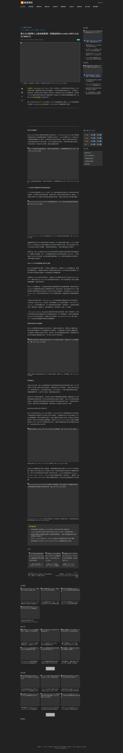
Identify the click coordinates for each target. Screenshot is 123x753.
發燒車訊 (25, 27)
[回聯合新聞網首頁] (22, 2)
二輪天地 (71, 6)
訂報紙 (74, 746)
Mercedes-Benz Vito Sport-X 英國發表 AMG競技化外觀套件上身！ (30, 602)
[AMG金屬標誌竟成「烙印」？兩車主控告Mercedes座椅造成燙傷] (50, 594)
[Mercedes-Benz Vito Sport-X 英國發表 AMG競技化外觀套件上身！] (30, 594)
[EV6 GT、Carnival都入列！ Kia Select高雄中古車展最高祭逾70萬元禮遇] (70, 699)
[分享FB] (22, 88)
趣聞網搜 (63, 6)
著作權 (59, 746)
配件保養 (87, 6)
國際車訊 (39, 6)
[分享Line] (22, 92)
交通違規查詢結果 (89, 158)
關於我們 (79, 746)
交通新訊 (55, 6)
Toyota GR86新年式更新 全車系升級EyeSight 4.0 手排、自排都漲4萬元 (52, 532)
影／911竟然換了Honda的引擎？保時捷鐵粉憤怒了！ (49, 643)
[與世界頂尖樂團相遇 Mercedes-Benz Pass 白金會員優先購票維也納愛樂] (70, 594)
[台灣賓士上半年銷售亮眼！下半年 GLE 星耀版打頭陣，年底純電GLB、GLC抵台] (53, 557)
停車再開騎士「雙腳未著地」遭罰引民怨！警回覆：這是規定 (70, 662)
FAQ (43, 746)
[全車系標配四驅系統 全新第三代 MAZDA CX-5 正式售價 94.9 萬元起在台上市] (30, 681)
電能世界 (47, 6)
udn (21, 27)
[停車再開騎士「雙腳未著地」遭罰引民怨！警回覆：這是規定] (70, 653)
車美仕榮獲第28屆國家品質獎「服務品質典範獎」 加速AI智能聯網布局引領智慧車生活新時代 (53, 535)
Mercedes (42, 30)
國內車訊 (22, 6)
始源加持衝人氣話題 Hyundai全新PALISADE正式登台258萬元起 (50, 529)
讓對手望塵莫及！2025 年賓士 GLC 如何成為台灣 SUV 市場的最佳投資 (70, 643)
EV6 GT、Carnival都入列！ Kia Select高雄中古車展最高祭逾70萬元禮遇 (52, 538)
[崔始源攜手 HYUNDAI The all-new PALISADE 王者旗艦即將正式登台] (30, 699)
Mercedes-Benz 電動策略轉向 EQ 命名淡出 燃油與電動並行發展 (29, 662)
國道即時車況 (88, 153)
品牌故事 (79, 6)
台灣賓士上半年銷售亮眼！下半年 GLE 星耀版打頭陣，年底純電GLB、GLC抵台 (53, 564)
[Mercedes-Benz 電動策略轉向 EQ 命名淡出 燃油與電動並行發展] (30, 653)
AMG (32, 30)
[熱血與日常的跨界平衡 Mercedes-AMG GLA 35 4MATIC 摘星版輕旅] (30, 612)
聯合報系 (69, 746)
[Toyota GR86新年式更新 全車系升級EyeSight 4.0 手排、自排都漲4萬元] (50, 681)
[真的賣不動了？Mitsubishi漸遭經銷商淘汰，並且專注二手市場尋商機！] (30, 635)
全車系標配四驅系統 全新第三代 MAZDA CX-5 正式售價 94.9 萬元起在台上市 (30, 690)
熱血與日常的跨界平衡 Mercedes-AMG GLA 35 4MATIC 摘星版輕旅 (30, 621)
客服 (46, 746)
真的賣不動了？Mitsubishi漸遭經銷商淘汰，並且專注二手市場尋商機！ (29, 643)
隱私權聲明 (63, 746)
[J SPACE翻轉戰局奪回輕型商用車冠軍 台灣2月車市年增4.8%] (50, 653)
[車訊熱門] (101, 63)
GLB (22, 30)
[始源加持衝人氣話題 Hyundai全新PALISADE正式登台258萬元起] (70, 681)
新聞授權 (50, 746)
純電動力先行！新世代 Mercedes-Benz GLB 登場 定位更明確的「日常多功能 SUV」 (69, 564)
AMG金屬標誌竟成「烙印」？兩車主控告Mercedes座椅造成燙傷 (50, 602)
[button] (101, 3)
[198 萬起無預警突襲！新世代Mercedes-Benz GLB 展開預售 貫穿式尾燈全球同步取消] (36, 557)
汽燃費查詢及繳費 (89, 161)
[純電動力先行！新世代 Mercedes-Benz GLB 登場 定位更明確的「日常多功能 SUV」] (70, 557)
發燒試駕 (31, 6)
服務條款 (55, 746)
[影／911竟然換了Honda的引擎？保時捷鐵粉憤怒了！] (50, 635)
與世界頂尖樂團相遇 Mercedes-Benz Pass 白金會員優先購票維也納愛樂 (70, 602)
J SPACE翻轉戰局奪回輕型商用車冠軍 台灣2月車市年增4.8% (49, 662)
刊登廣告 (39, 746)
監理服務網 (87, 164)
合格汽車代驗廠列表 (89, 155)
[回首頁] (28, 2)
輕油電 (36, 30)
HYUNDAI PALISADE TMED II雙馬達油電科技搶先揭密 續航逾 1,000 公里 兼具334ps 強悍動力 (50, 708)
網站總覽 (84, 746)
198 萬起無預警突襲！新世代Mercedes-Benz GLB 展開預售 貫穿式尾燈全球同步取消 (36, 564)
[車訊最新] (101, 28)
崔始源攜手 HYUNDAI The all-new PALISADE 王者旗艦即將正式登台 (51, 541)
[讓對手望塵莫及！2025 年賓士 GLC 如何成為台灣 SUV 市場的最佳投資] (70, 635)
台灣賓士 (27, 30)
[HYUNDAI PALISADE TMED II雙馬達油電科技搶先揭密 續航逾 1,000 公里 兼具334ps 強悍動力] (50, 699)
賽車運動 (95, 6)
